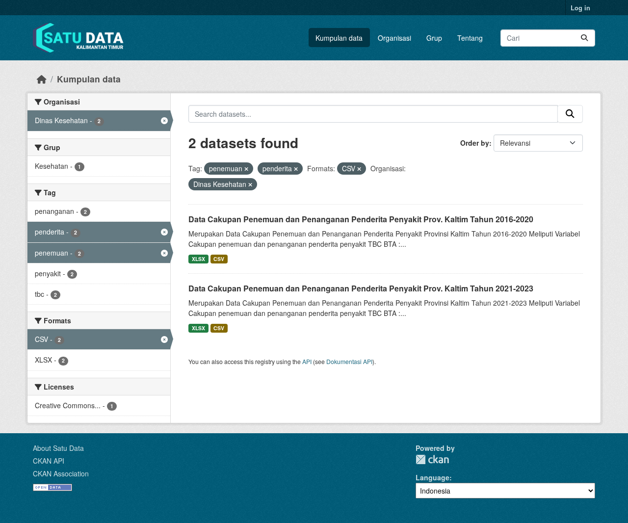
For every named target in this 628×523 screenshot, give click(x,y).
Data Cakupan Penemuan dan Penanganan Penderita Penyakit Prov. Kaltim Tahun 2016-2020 (360, 219)
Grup (434, 38)
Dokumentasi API (349, 361)
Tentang (470, 38)
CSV (218, 258)
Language (432, 477)
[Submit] (584, 38)
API (307, 361)
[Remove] (246, 169)
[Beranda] (42, 79)
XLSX (198, 258)
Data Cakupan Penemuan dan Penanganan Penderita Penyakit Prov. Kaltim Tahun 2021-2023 (360, 288)
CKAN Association (61, 473)
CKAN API (48, 461)
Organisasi (394, 38)
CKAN (432, 459)
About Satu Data (58, 448)
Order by (474, 143)
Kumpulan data (339, 38)
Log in (580, 7)
